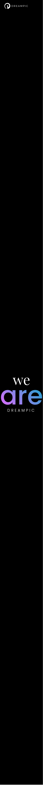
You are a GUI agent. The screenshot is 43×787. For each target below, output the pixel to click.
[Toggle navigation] (35, 5)
